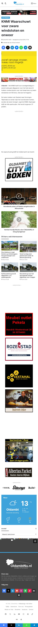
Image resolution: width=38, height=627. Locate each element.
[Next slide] (35, 488)
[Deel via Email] (30, 47)
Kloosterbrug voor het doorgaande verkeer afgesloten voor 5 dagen (27, 275)
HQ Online (29, 603)
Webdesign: (22, 603)
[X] (8, 47)
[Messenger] (17, 47)
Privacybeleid (28, 606)
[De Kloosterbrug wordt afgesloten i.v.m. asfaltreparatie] (9, 267)
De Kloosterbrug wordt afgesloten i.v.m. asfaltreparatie (8, 275)
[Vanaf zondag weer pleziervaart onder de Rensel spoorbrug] (28, 246)
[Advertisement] (19, 131)
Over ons (21, 606)
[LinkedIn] (12, 47)
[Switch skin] (5, 4)
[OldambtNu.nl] (18, 3)
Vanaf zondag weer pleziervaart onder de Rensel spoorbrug (26, 255)
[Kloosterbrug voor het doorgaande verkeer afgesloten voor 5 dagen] (28, 267)
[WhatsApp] (21, 47)
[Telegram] (25, 47)
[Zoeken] (2, 4)
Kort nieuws (5, 17)
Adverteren (14, 606)
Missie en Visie (9, 609)
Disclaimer (17, 609)
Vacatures (24, 609)
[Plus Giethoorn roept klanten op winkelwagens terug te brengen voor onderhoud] (9, 245)
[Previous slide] (3, 488)
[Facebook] (3, 47)
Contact (31, 609)
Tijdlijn (7, 606)
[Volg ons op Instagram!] (35, 541)
